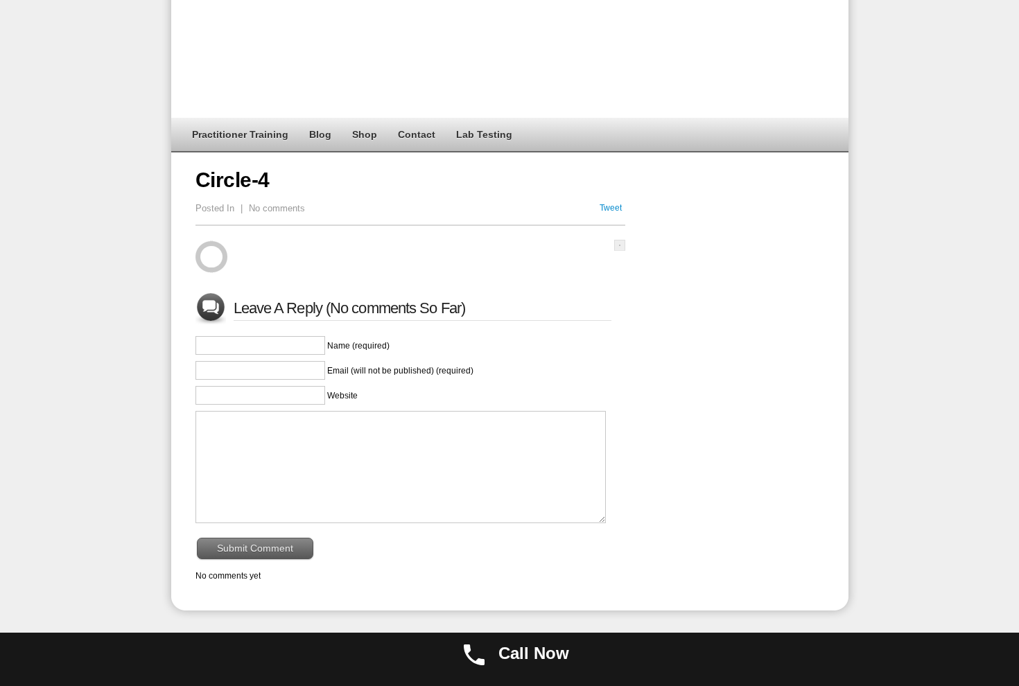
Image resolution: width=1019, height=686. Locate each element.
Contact (416, 134)
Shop (364, 134)
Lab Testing (484, 134)
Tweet (611, 208)
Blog (320, 134)
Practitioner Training (240, 134)
